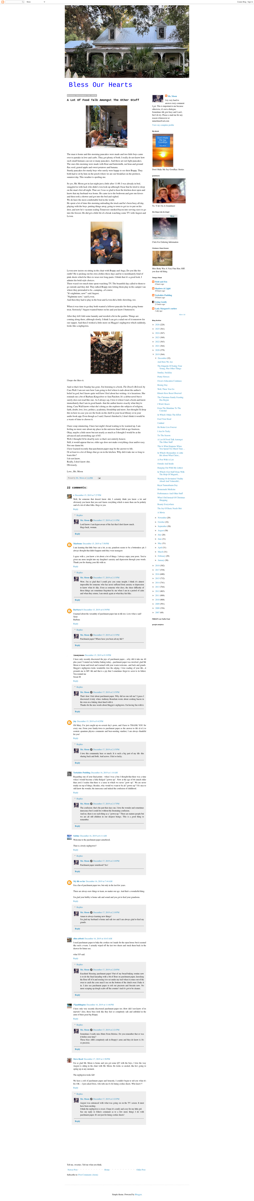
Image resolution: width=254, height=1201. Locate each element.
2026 (157, 324)
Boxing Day (162, 384)
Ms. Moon (84, 520)
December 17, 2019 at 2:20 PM (106, 969)
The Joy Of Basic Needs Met (169, 508)
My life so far (79, 881)
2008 (157, 608)
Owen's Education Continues (169, 380)
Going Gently (161, 301)
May (160, 543)
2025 (157, 328)
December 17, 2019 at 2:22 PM (106, 1098)
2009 (157, 603)
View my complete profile (163, 125)
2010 (157, 599)
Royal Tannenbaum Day (167, 485)
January (161, 560)
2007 (157, 612)
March (161, 551)
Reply (75, 509)
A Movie (161, 512)
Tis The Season (163, 435)
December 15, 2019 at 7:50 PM (96, 543)
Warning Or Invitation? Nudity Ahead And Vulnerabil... (170, 479)
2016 (157, 574)
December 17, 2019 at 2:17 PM (106, 803)
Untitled (160, 423)
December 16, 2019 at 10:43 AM (98, 938)
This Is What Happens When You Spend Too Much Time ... (171, 447)
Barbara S (78, 609)
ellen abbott (78, 938)
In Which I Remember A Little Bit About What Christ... (170, 454)
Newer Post (72, 1169)
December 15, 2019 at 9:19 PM (98, 655)
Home (107, 1169)
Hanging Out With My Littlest (170, 467)
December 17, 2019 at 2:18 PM (106, 860)
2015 (157, 578)
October (161, 521)
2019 (157, 354)
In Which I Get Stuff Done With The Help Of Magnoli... (170, 473)
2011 (157, 595)
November (162, 517)
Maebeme (77, 543)
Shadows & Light (163, 288)
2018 (157, 565)
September (162, 526)
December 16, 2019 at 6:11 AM (93, 835)
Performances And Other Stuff (170, 493)
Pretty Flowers (163, 376)
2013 (157, 586)
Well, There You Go (165, 389)
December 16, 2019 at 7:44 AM (99, 881)
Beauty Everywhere (165, 504)
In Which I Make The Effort (169, 414)
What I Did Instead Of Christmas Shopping (171, 498)
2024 (157, 333)
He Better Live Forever (167, 427)
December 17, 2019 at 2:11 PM (106, 520)
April (160, 547)
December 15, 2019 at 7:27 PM (88, 495)
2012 (157, 591)
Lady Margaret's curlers (166, 308)
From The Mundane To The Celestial (169, 409)
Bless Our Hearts (100, 85)
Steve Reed (78, 1058)
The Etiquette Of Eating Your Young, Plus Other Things (169, 367)
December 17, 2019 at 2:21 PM (106, 1029)
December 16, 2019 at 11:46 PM (100, 1004)
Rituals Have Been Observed (169, 393)
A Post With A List (165, 459)
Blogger (138, 1194)
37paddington (79, 1004)
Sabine (76, 835)
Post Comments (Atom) (88, 1174)
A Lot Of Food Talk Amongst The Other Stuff (170, 440)
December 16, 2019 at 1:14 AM (104, 772)
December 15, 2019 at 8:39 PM (96, 609)
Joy (74, 721)
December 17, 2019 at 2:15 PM (106, 692)
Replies (80, 515)
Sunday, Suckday (164, 372)
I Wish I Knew (163, 404)
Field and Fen (161, 281)
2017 (157, 569)
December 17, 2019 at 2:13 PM (106, 577)
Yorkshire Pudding (81, 772)
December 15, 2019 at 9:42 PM (90, 721)
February (162, 555)
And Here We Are (165, 361)
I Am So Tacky (163, 431)
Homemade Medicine (166, 489)
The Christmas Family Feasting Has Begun (170, 398)
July (160, 534)
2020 (157, 350)
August (161, 530)
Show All (182, 314)
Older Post (141, 1169)
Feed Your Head (164, 418)
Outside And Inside (165, 463)
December (162, 358)
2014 (157, 582)
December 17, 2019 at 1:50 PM (97, 1059)
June (160, 538)
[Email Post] (99, 478)
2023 (157, 337)
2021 (157, 345)
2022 (157, 341)
